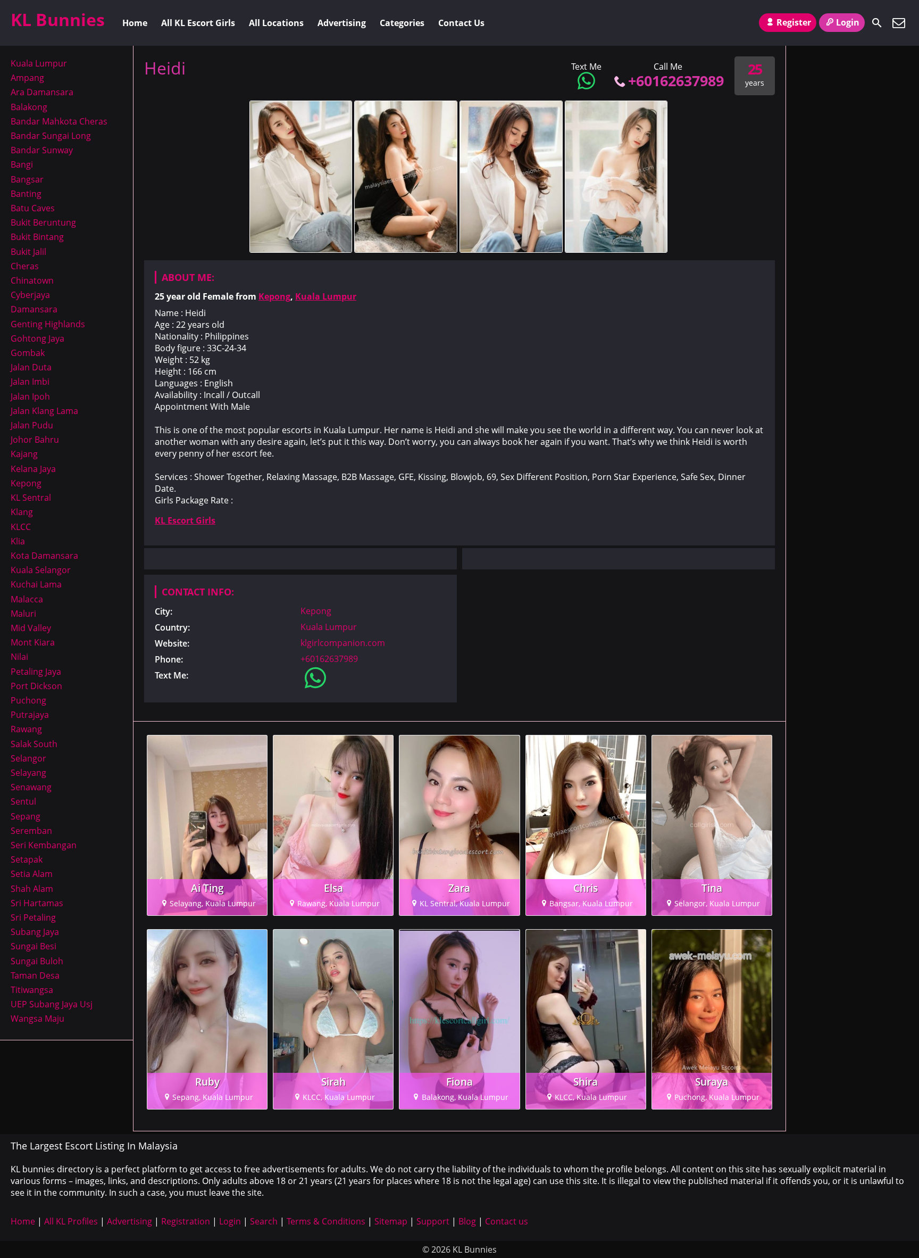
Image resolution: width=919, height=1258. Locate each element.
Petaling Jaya (36, 671)
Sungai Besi (33, 946)
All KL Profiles (71, 1221)
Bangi (22, 164)
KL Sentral (31, 497)
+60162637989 (676, 80)
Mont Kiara (33, 642)
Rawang (26, 729)
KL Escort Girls (185, 520)
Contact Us (461, 23)
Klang (22, 512)
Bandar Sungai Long (51, 136)
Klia (18, 541)
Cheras (25, 266)
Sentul (23, 801)
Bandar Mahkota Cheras (59, 121)
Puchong (28, 700)
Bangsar (27, 179)
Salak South (34, 744)
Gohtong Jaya (37, 338)
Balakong (29, 107)
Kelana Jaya (33, 469)
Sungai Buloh (37, 961)
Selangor (28, 758)
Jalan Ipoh (30, 396)
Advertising (342, 23)
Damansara (34, 309)
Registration (185, 1221)
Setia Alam (32, 874)
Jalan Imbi (30, 381)
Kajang (24, 454)
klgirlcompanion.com (342, 643)
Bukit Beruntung (43, 222)
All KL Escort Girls (198, 23)
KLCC (21, 527)
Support (432, 1221)
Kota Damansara (44, 555)
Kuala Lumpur (325, 296)
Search (264, 1221)
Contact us (506, 1221)
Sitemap (390, 1221)
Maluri (23, 613)
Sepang (25, 816)
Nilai (19, 657)
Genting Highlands (48, 324)
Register (793, 22)
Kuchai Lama (36, 584)
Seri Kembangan (44, 845)
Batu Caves (33, 208)
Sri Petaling (33, 917)
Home (134, 23)
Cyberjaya (30, 295)
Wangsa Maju (37, 1018)
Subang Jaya (35, 932)
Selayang (28, 773)
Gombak (28, 353)
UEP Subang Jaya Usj (52, 1004)
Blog (467, 1221)
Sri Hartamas (37, 903)
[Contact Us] (898, 22)
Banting (26, 194)
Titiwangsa (32, 990)
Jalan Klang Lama (44, 411)
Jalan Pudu (32, 425)
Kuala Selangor (41, 570)
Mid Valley (31, 628)
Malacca (27, 599)
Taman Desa (35, 975)
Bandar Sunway (42, 150)
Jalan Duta (31, 367)
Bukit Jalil (28, 252)
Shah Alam (32, 889)
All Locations (276, 23)
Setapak (27, 859)
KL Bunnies (58, 19)
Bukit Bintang (37, 237)
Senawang (31, 787)
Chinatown (32, 280)
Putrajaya (30, 715)
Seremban (31, 831)
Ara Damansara (42, 92)
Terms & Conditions (326, 1221)
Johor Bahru (35, 439)
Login (847, 22)
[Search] (877, 22)
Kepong (274, 296)
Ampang (27, 78)
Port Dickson (36, 686)
